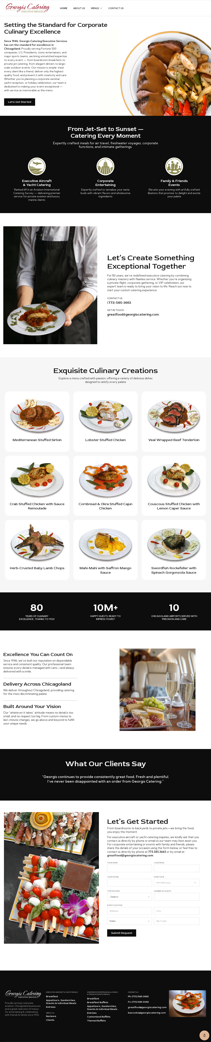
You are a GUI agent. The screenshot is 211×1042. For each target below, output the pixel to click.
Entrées (51, 1007)
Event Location (114, 905)
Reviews (51, 1016)
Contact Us (116, 8)
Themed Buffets (96, 1020)
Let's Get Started (19, 102)
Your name (112, 863)
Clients (50, 1020)
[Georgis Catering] (27, 8)
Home (63, 8)
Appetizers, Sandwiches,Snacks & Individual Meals (61, 1002)
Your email (159, 863)
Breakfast (52, 996)
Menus (95, 8)
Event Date (159, 877)
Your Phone (113, 877)
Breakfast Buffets (97, 1002)
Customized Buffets (98, 1016)
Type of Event (113, 891)
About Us (79, 8)
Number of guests (162, 891)
